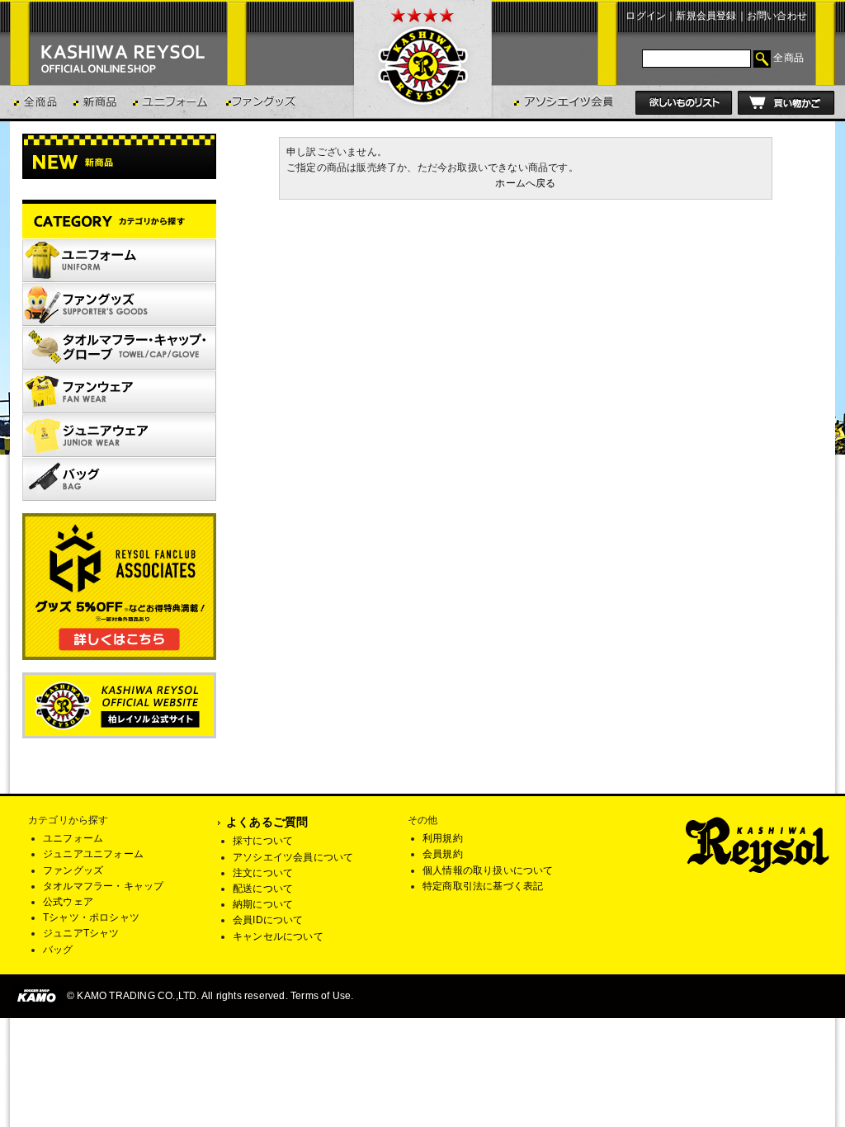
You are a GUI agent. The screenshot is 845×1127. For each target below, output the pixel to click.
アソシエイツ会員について (293, 857)
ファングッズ (73, 870)
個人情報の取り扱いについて (488, 870)
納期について (263, 904)
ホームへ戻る (525, 183)
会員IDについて (268, 920)
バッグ (58, 949)
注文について (263, 873)
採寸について (263, 840)
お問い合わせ (777, 15)
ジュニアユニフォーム (93, 854)
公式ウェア (68, 902)
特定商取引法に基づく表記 (482, 886)
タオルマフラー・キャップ (103, 886)
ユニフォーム (73, 838)
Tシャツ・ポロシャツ (91, 917)
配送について (263, 888)
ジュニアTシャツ (81, 933)
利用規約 (442, 838)
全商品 (788, 58)
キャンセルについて (278, 936)
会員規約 (442, 854)
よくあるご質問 (267, 821)
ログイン (645, 15)
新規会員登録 (706, 15)
